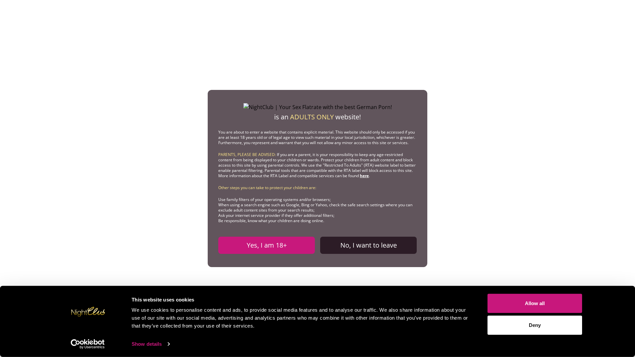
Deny (535, 325)
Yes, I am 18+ (267, 245)
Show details (147, 344)
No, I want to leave (368, 245)
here (364, 175)
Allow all (535, 303)
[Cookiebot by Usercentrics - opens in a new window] (88, 344)
